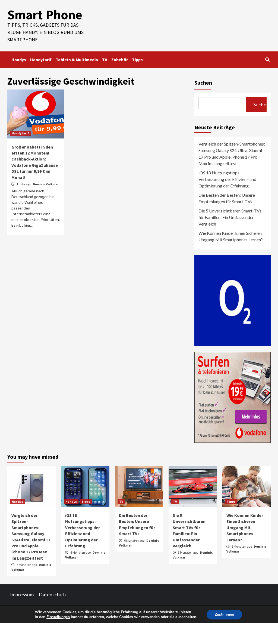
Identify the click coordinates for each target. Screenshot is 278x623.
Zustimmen (224, 614)
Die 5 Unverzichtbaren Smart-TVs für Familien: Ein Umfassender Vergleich (229, 217)
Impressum (22, 594)
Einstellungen (58, 617)
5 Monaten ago (27, 565)
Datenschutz (53, 594)
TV (104, 59)
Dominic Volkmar (46, 184)
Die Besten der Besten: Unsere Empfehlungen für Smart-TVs (226, 198)
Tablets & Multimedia (77, 59)
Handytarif (41, 59)
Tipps (137, 59)
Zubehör (119, 59)
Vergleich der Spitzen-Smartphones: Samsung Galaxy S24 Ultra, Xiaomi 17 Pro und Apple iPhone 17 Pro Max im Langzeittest (231, 153)
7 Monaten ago (188, 552)
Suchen (203, 82)
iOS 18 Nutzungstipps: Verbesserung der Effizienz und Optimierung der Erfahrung (227, 179)
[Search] (267, 59)
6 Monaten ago (80, 552)
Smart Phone (44, 15)
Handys (18, 59)
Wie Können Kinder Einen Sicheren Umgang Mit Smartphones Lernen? (230, 236)
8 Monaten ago (242, 546)
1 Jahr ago (24, 184)
